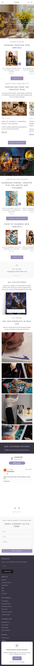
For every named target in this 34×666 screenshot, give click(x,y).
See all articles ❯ (17, 142)
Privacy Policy (5, 625)
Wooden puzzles (6, 614)
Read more (4, 132)
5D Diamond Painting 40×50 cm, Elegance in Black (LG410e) (11, 70)
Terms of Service (6, 630)
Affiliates (4, 640)
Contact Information (6, 582)
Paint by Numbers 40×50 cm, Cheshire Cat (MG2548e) (11, 248)
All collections (5, 601)
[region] (17, 161)
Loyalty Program (5, 638)
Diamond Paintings (16, 311)
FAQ (3, 591)
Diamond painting (6, 604)
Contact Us (4, 593)
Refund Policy (5, 627)
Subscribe (7, 571)
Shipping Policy (5, 622)
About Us (4, 580)
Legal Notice (5, 585)
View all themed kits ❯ (17, 218)
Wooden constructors (7, 612)
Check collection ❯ (17, 166)
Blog (3, 588)
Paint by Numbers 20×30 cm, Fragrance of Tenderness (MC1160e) (11, 210)
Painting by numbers (7, 606)
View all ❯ (17, 78)
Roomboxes (4, 609)
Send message (17, 551)
